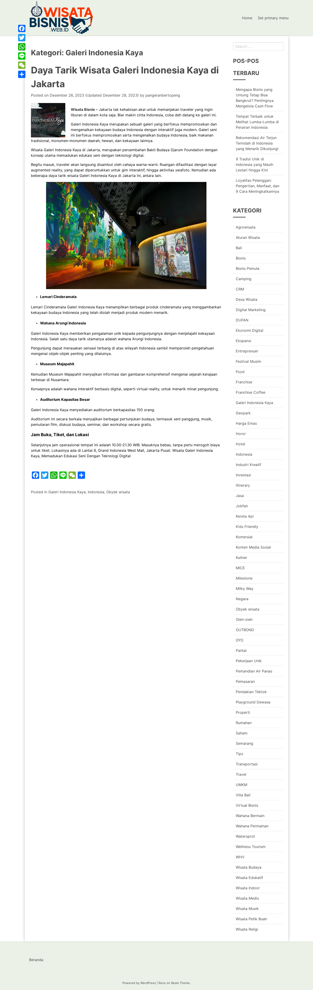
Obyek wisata (118, 492)
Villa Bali (243, 795)
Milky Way (244, 588)
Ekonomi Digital (249, 330)
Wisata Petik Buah (251, 919)
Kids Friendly (247, 526)
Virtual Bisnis (247, 805)
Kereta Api (245, 516)
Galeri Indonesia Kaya (67, 492)
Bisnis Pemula (247, 268)
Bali (239, 247)
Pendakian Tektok (251, 691)
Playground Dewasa (253, 702)
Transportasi (247, 764)
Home (247, 18)
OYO (239, 640)
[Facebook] (21, 28)
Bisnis (241, 258)
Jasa (240, 495)
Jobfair (242, 506)
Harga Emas (246, 423)
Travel (241, 774)
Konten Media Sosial (253, 547)
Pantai (241, 650)
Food (240, 371)
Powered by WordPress (139, 983)
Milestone (244, 578)
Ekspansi (243, 340)
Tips (239, 753)
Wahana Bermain (250, 815)
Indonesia (96, 492)
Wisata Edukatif (249, 877)
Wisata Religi (247, 929)
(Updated (94, 95)
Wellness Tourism (251, 846)
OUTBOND (245, 629)
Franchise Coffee (250, 392)
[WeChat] (21, 65)
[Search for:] (258, 46)
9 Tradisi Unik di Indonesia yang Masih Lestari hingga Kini (254, 164)
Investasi (243, 475)
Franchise (244, 382)
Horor (241, 433)
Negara (242, 599)
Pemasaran (245, 681)
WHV (240, 857)
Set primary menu (273, 18)
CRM (240, 289)
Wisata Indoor (248, 888)
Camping (243, 278)
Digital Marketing (251, 309)
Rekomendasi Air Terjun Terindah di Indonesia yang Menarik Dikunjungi (257, 143)
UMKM (241, 784)
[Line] (21, 56)
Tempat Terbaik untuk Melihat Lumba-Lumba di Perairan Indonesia (257, 122)
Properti (243, 712)
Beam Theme (180, 983)
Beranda (36, 959)
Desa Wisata (246, 299)
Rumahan (244, 722)
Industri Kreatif (248, 464)
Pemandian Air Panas (254, 671)
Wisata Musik (247, 908)
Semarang (244, 743)
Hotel (240, 444)
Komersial (244, 537)
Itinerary (243, 485)
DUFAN (242, 320)
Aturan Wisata (248, 237)
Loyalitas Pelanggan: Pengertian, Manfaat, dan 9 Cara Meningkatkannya (257, 186)
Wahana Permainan (252, 826)
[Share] (21, 74)
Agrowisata (245, 227)
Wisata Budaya (248, 867)
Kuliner (241, 557)
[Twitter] (21, 37)
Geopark (243, 413)
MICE (240, 568)
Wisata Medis (247, 898)
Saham (241, 733)
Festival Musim (248, 361)
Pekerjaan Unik (249, 660)
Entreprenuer (247, 351)
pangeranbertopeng (163, 95)
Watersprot (245, 836)
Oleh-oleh (244, 619)
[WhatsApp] (21, 46)
